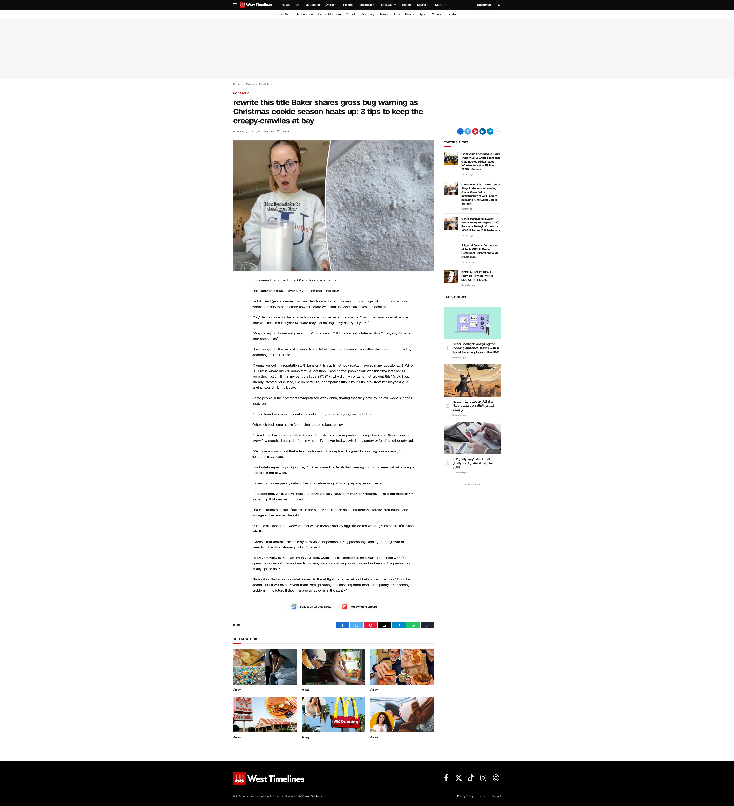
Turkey (437, 14)
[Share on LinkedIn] (482, 131)
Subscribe (484, 5)
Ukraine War (304, 14)
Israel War (284, 14)
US (297, 5)
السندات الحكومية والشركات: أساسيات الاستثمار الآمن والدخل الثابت (472, 463)
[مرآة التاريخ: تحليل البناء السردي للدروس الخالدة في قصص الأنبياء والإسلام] (472, 380)
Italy (397, 14)
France (384, 14)
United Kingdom (329, 14)
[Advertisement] (367, 49)
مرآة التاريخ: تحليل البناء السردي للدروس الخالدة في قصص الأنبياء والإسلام (473, 406)
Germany (368, 14)
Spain (423, 14)
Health (406, 5)
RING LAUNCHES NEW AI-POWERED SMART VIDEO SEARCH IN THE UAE (477, 276)
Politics (348, 5)
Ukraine (452, 14)
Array (237, 690)
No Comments (266, 131)
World (330, 5)
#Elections (312, 5)
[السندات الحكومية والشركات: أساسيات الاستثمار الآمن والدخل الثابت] (472, 438)
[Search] (499, 5)
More (438, 5)
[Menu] (235, 5)
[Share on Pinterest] (475, 131)
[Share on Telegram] (490, 131)
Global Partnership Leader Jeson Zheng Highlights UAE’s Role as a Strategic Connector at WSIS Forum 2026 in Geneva (480, 224)
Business (365, 5)
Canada (351, 14)
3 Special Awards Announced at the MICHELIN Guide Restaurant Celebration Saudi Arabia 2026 (479, 251)
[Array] (265, 666)
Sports (421, 5)
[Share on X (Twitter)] (467, 131)
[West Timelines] (256, 5)
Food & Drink (241, 93)
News (286, 5)
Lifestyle (387, 5)
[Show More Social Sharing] (497, 131)
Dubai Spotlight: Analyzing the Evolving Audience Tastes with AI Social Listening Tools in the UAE (476, 348)
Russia (409, 14)
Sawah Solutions (312, 796)
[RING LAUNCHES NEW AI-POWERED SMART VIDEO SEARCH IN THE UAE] (451, 276)
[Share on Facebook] (460, 131)
